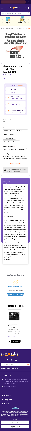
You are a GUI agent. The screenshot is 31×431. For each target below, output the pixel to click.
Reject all (15, 423)
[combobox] (15, 13)
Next (28, 21)
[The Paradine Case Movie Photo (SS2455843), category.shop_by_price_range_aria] (14, 316)
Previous (2, 21)
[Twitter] (7, 359)
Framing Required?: (9, 146)
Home (2, 28)
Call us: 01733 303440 (10, 386)
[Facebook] (3, 359)
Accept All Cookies (15, 427)
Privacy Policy (17, 415)
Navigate (7, 395)
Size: (4, 128)
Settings (15, 419)
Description (7, 181)
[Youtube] (16, 359)
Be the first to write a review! (15, 294)
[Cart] (29, 7)
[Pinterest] (12, 359)
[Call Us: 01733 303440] (26, 7)
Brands (6, 404)
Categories (8, 399)
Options (15, 341)
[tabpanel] (14, 327)
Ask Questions (15, 164)
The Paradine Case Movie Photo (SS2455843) (12, 325)
